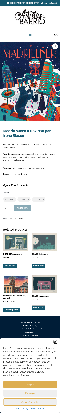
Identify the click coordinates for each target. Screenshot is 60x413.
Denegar (30, 393)
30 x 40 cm (29, 168)
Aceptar (30, 384)
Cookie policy (21, 408)
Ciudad (14, 218)
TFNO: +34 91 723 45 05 (30, 335)
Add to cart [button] (10, 266)
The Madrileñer (20, 174)
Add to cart (22, 208)
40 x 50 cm (41, 168)
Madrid (21, 218)
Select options (11, 310)
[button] (55, 342)
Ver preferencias (30, 402)
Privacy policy (37, 408)
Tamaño (6, 193)
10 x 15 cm (18, 168)
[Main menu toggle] (30, 35)
